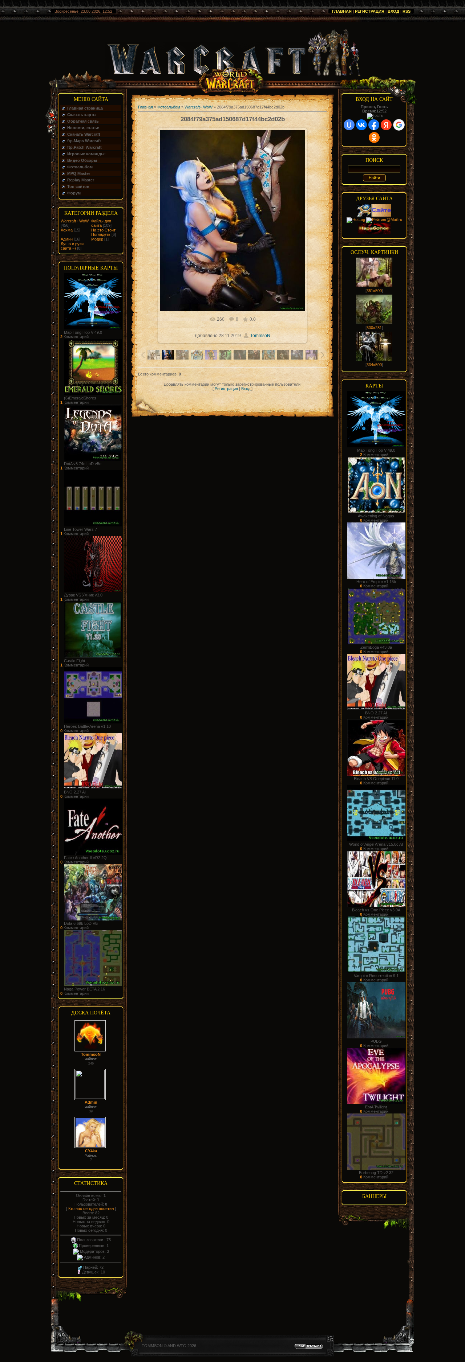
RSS (407, 11)
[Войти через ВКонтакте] (361, 124)
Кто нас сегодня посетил (91, 1208)
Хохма (67, 230)
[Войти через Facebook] (373, 124)
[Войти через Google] (399, 125)
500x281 (374, 327)
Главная (342, 11)
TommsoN (91, 1054)
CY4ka (91, 1151)
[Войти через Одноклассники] (374, 137)
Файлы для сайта (101, 223)
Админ (67, 239)
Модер (97, 239)
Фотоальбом (168, 107)
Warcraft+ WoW (75, 221)
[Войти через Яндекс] (386, 124)
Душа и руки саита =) (72, 246)
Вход (393, 11)
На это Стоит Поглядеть (103, 232)
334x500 (374, 364)
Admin (91, 1102)
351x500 (374, 290)
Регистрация (369, 11)
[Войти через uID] (349, 124)
